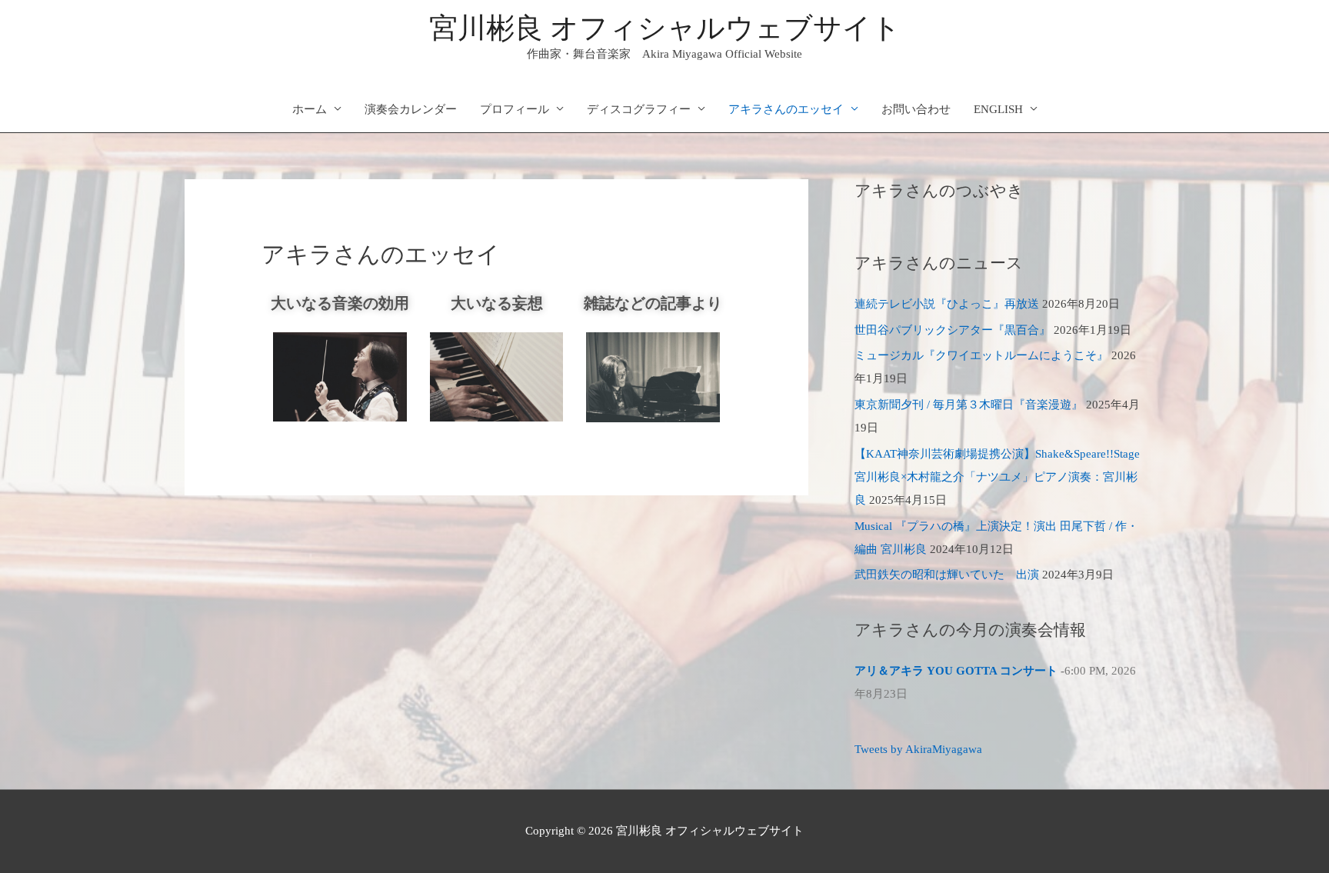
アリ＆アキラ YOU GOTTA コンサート (956, 671)
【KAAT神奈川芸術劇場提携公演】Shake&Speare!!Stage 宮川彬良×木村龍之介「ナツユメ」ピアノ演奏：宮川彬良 (997, 477)
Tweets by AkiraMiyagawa (918, 749)
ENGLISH (998, 109)
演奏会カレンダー (411, 109)
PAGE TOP (1286, 834)
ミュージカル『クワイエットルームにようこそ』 (981, 355)
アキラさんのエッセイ (786, 109)
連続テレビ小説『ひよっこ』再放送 (946, 304)
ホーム (309, 109)
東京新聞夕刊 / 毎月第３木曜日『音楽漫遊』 (968, 404)
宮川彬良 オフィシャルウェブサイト (665, 28)
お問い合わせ (916, 109)
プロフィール (514, 109)
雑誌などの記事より (653, 303)
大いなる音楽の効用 (340, 303)
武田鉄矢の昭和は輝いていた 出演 (946, 574)
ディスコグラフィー (639, 109)
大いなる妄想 (497, 303)
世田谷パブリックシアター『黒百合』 (952, 330)
